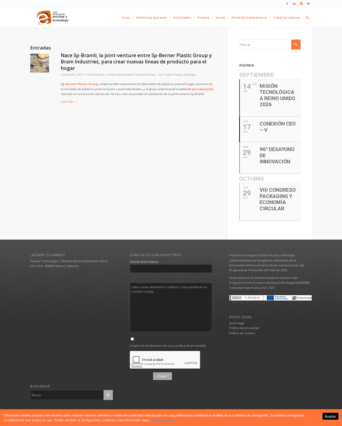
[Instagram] (301, 3)
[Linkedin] (294, 3)
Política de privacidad (244, 328)
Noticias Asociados (122, 74)
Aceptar (330, 416)
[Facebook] (287, 3)
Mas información (163, 420)
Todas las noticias (145, 74)
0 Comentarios (95, 74)
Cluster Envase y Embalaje (180, 74)
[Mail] (308, 3)
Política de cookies (242, 333)
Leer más (67, 101)
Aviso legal (236, 323)
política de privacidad (191, 345)
